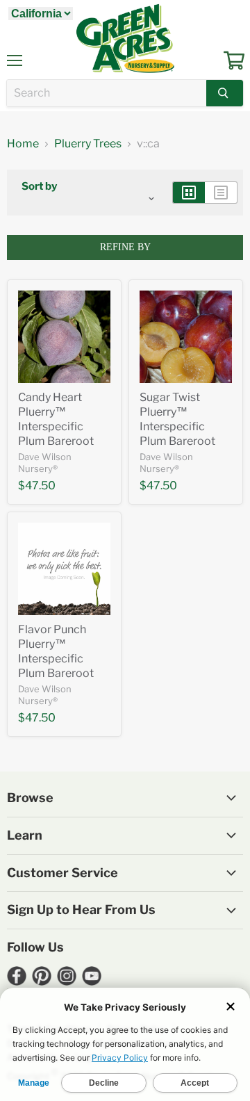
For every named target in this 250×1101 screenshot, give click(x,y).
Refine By (125, 247)
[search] (106, 93)
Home (23, 144)
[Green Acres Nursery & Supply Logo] (125, 38)
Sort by (39, 187)
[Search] (224, 93)
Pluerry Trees (88, 144)
